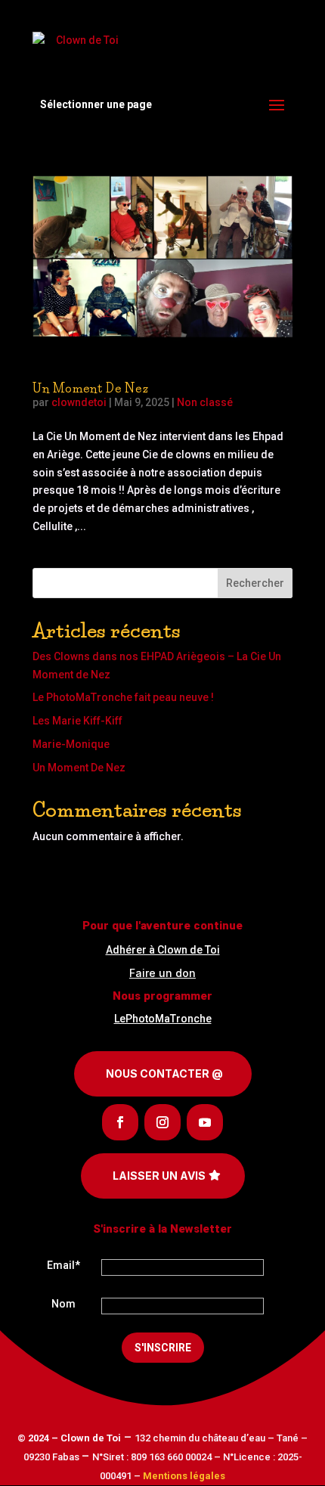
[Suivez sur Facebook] (120, 1122)
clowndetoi (79, 402)
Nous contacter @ (164, 1073)
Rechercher (255, 583)
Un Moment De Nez (90, 388)
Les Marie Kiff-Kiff (77, 721)
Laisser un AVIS (159, 1175)
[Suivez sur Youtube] (205, 1122)
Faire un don (162, 972)
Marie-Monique (71, 744)
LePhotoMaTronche (163, 1019)
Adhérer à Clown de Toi (163, 950)
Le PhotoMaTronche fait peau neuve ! (123, 697)
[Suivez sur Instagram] (162, 1122)
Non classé (205, 402)
